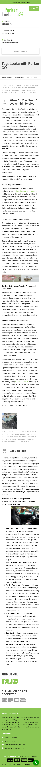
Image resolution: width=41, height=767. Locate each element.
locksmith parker (18, 90)
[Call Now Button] (36, 762)
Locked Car (31, 437)
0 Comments (33, 93)
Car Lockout (17, 451)
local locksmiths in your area (27, 191)
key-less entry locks (26, 88)
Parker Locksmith (18, 93)
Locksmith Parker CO (25, 439)
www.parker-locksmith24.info (14, 748)
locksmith (6, 90)
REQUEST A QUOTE (20, 51)
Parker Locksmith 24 (12, 756)
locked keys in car (9, 439)
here (28, 405)
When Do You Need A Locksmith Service (23, 102)
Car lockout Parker (18, 437)
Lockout (20, 432)
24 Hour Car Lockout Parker (21, 434)
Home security (11, 88)
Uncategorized (23, 85)
